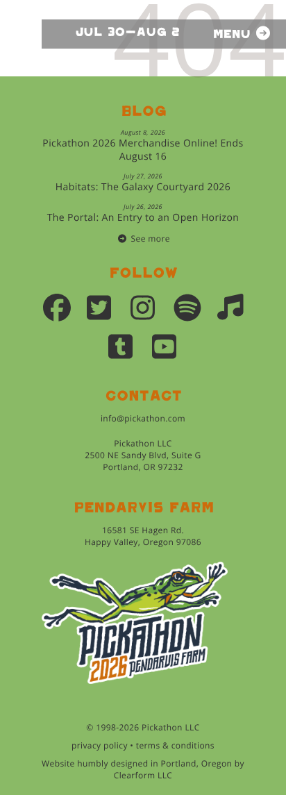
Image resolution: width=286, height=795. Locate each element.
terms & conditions (175, 745)
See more (150, 238)
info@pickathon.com (143, 418)
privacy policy (100, 745)
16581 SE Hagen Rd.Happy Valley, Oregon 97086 (143, 536)
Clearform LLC (143, 775)
